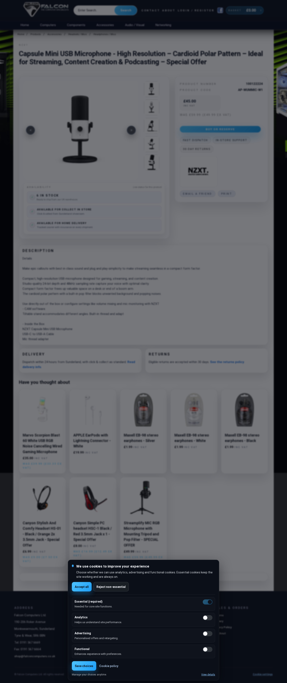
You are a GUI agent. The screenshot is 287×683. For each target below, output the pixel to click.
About (168, 10)
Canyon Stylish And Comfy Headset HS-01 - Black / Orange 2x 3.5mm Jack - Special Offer (42, 534)
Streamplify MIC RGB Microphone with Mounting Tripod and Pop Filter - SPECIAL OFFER (142, 534)
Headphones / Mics (104, 34)
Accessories (105, 25)
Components (76, 25)
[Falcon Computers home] (46, 10)
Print (226, 193)
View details (208, 674)
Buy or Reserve (220, 129)
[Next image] (131, 130)
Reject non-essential (111, 587)
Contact (150, 10)
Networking (163, 25)
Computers (48, 25)
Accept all (82, 587)
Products (35, 34)
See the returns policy (227, 362)
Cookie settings (263, 674)
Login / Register (196, 10)
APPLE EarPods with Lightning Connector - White (92, 440)
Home (24, 25)
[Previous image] (30, 130)
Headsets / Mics (77, 34)
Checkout (219, 633)
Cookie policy (108, 666)
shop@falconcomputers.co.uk (34, 656)
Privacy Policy (222, 627)
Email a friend (197, 193)
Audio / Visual (134, 25)
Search (125, 10)
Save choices (84, 666)
